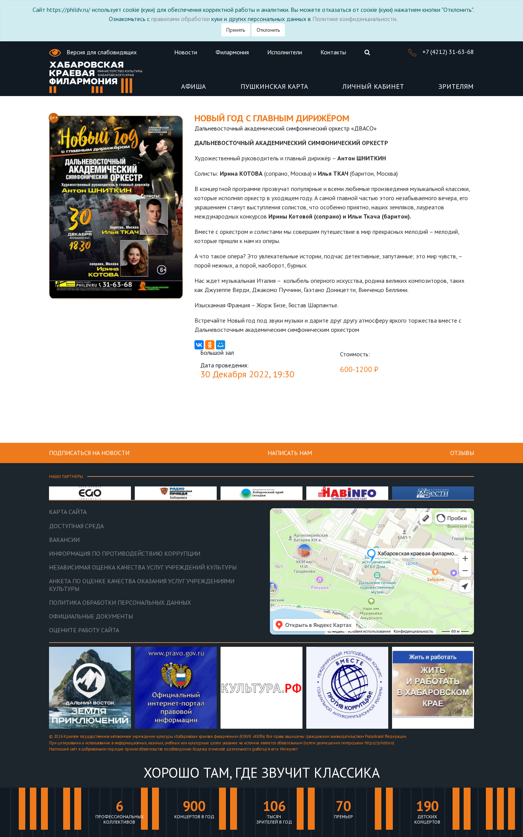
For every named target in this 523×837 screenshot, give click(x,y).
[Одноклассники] (209, 344)
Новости (185, 52)
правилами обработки (180, 19)
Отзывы (462, 453)
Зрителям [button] (456, 87)
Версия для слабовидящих (101, 52)
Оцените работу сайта (84, 630)
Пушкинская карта (274, 87)
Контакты (333, 52)
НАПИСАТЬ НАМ (290, 453)
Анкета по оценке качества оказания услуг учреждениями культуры (141, 585)
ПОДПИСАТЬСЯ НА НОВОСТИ (89, 453)
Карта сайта (68, 512)
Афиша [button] (193, 87)
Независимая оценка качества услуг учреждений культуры (143, 567)
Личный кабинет (373, 87)
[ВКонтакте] (199, 344)
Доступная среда (76, 526)
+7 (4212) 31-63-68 (447, 51)
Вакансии (64, 539)
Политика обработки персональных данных (120, 602)
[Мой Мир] (220, 344)
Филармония (232, 52)
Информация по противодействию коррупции (124, 553)
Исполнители (284, 52)
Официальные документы (91, 616)
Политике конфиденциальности (354, 19)
